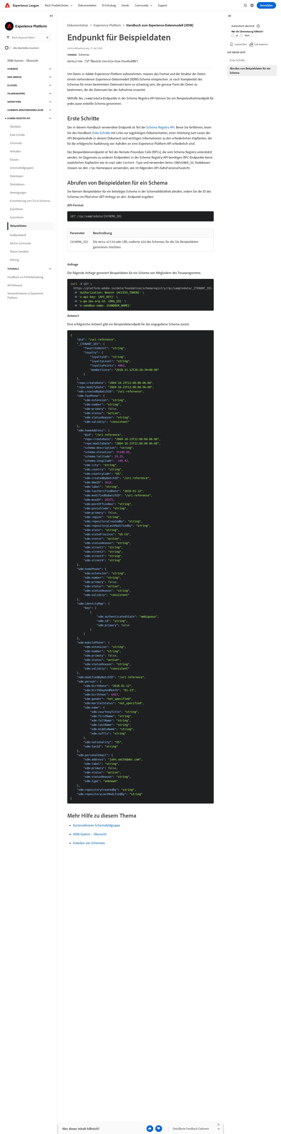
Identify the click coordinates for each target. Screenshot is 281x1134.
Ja (237, 35)
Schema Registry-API (18, 118)
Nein (247, 35)
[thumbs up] (149, 1128)
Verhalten (15, 151)
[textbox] (28, 37)
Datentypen (14, 101)
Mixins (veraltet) (19, 251)
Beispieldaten (18, 226)
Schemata (12, 68)
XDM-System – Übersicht (89, 834)
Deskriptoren (17, 184)
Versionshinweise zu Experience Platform (25, 295)
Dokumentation (77, 25)
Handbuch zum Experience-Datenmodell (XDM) (159, 25)
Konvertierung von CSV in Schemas (30, 201)
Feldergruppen (16, 93)
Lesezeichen (241, 44)
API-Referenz (14, 285)
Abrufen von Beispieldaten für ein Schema (250, 71)
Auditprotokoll (18, 235)
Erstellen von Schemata (89, 843)
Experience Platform (107, 25)
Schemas (84, 54)
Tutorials (13, 268)
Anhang (14, 260)
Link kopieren (261, 44)
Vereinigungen (18, 192)
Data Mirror (14, 77)
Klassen (12, 85)
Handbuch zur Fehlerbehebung (25, 277)
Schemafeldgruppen (21, 168)
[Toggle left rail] (51, 16)
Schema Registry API (160, 127)
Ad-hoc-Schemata (20, 243)
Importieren (16, 217)
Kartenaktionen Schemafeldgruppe (96, 825)
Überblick (15, 126)
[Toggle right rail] (229, 16)
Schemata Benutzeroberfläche (25, 110)
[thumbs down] (158, 1128)
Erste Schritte (101, 133)
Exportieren (16, 209)
